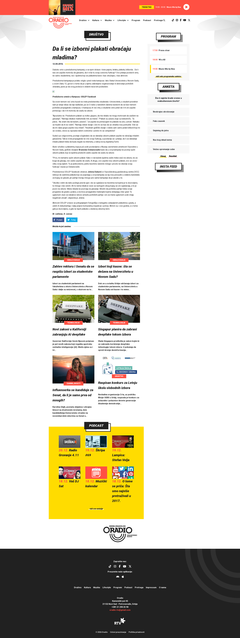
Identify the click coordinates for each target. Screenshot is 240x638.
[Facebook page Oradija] (180, 20)
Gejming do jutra (160, 130)
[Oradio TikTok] (173, 20)
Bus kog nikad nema (162, 140)
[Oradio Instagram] (177, 20)
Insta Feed (168, 166)
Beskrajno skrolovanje (163, 112)
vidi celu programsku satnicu (168, 76)
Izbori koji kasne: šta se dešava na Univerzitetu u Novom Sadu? (115, 272)
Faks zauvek (159, 121)
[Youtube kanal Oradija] (184, 20)
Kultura (95, 20)
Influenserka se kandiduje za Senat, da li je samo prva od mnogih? (72, 395)
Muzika (108, 20)
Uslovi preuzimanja (118, 632)
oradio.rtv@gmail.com (120, 610)
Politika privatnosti (136, 632)
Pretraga (158, 20)
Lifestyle (122, 20)
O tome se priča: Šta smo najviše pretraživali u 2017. (122, 491)
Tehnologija (73, 323)
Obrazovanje (73, 260)
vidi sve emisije (96, 509)
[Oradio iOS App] (123, 577)
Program (136, 20)
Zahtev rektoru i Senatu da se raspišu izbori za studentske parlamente (73, 272)
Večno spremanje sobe (164, 149)
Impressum (151, 587)
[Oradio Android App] (117, 577)
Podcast (147, 20)
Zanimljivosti (73, 383)
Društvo (83, 20)
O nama (162, 587)
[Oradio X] (189, 20)
